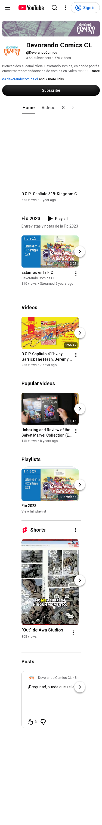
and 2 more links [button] (51, 79)
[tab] (28, 107)
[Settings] (65, 7)
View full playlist (33, 511)
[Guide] (7, 7)
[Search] (54, 7)
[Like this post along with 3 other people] (30, 721)
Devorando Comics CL (38, 278)
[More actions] (75, 273)
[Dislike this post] (43, 721)
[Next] (79, 251)
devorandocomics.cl (22, 79)
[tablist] (51, 107)
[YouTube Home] (31, 7)
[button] (72, 107)
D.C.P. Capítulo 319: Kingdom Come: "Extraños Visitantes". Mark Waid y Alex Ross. (51, 194)
